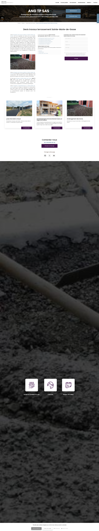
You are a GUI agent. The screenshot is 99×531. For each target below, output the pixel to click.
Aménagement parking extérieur (45, 40)
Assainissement (81, 2)
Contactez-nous (73, 16)
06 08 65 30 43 (73, 11)
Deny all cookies (47, 528)
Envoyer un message (49, 146)
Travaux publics (64, 2)
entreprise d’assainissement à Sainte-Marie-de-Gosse (22, 86)
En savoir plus (26, 128)
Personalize (57, 528)
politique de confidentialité (80, 55)
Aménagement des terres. (75, 119)
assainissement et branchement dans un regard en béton (49, 119)
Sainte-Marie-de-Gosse (30, 23)
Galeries (89, 2)
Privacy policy (65, 528)
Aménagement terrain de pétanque (45, 41)
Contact (95, 2)
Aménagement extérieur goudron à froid (46, 38)
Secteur (23, 23)
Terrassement (73, 2)
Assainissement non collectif (44, 44)
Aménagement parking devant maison (46, 39)
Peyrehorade (41, 52)
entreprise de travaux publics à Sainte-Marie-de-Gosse (22, 35)
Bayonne (40, 50)
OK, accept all (37, 528)
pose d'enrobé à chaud (13, 119)
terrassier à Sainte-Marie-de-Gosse (23, 78)
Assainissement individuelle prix (45, 42)
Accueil (57, 2)
